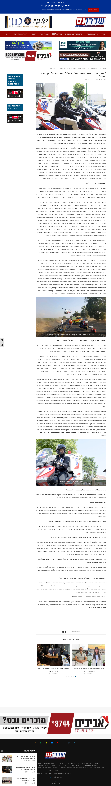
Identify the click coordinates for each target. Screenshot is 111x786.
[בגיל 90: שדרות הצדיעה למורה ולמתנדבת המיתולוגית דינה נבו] (7, 780)
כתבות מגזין (44, 34)
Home (104, 68)
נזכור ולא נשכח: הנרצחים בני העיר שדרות (44, 768)
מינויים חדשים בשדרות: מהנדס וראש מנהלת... (26, 757)
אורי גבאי (97, 79)
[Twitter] (66, 5)
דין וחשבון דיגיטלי (20, 34)
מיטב (8, 34)
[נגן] (20, 96)
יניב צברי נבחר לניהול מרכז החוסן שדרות (68, 10)
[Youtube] (56, 5)
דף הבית (61, 763)
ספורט (34, 34)
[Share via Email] (63, 632)
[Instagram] (62, 5)
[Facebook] (68, 5)
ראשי (103, 34)
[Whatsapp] (46, 5)
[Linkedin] (59, 5)
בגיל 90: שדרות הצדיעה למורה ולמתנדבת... (26, 779)
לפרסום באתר (56, 765)
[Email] (52, 5)
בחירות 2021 (86, 763)
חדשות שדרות (92, 34)
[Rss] (42, 5)
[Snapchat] (49, 5)
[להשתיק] (9, 96)
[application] (15, 93)
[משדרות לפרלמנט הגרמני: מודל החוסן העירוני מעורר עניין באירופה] (7, 769)
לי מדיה (50, 777)
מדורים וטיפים (43, 765)
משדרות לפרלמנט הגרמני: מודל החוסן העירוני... (25, 768)
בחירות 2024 (57, 34)
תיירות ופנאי (59, 770)
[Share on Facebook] (65, 632)
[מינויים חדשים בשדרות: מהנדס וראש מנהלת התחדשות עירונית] (7, 758)
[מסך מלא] (8, 96)
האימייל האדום (49, 763)
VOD (96, 763)
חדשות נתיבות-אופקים (73, 34)
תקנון (49, 770)
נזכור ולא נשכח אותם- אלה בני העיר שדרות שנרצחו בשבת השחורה (82, 768)
